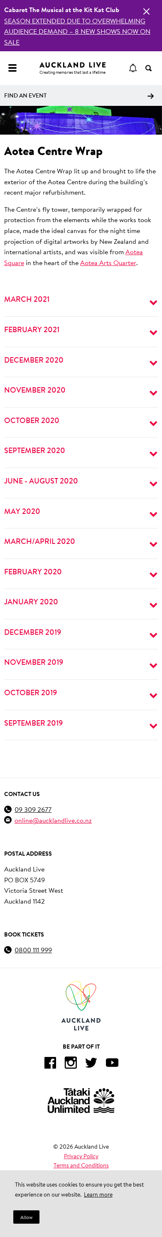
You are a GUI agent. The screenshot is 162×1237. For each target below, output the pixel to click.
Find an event (25, 95)
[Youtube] (112, 1064)
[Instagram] (70, 1064)
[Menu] (12, 68)
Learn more (98, 1194)
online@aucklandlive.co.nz (53, 820)
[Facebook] (50, 1064)
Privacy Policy (81, 1156)
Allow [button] (26, 1217)
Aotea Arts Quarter (108, 262)
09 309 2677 (33, 809)
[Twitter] (91, 1064)
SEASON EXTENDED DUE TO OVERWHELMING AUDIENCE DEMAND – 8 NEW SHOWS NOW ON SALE (77, 31)
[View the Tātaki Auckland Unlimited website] (81, 1100)
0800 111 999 (33, 949)
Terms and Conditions (81, 1165)
